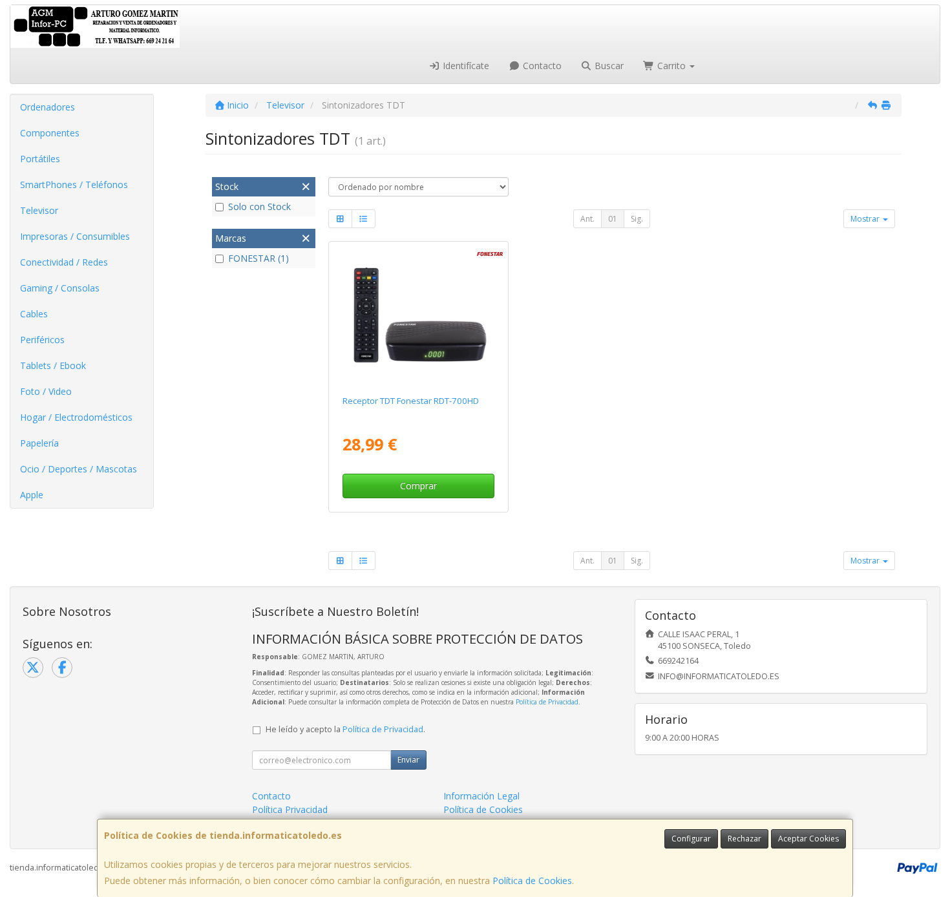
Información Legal (481, 796)
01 (612, 218)
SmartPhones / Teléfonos (74, 184)
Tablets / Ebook (53, 365)
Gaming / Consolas (60, 288)
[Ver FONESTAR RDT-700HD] (418, 316)
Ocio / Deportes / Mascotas (78, 469)
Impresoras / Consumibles (75, 236)
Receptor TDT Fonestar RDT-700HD (411, 400)
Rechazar (744, 838)
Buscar (608, 65)
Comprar (418, 486)
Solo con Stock (259, 206)
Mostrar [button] (865, 218)
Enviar (408, 759)
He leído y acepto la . (345, 729)
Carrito (671, 65)
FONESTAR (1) (258, 258)
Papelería (39, 443)
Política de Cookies (532, 880)
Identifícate (464, 65)
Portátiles (40, 159)
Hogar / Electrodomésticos (76, 417)
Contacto (541, 65)
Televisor (39, 210)
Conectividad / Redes (64, 262)
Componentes (49, 133)
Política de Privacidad (547, 701)
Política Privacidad (290, 809)
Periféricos (42, 339)
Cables (34, 314)
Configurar (691, 838)
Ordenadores (47, 107)
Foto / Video (46, 391)
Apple (31, 495)
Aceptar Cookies (808, 838)
